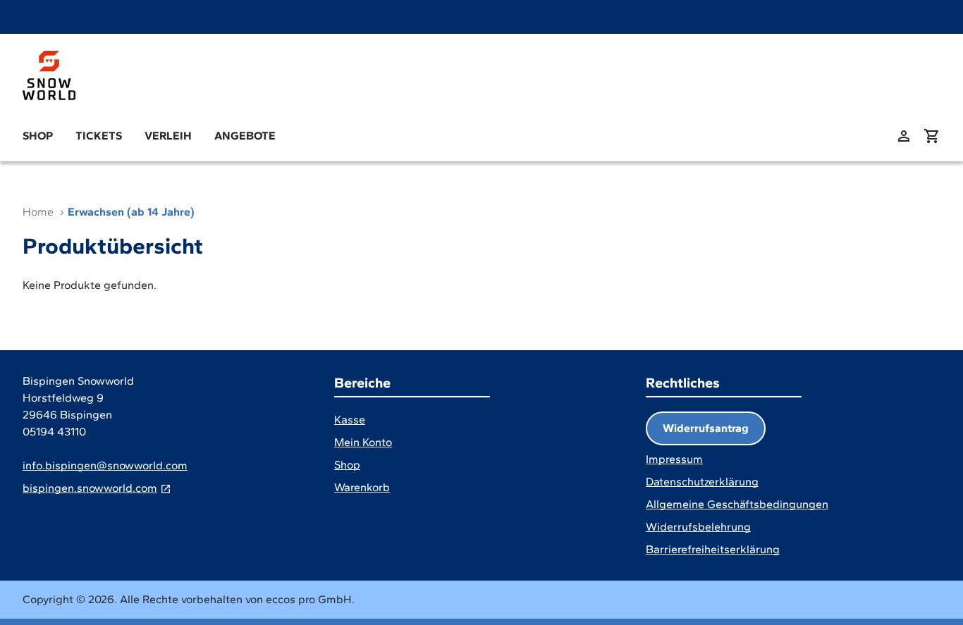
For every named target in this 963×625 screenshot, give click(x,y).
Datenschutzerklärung (702, 481)
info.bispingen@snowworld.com (105, 465)
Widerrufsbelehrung (698, 526)
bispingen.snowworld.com (90, 488)
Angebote (245, 135)
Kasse (349, 419)
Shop (38, 135)
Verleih (168, 135)
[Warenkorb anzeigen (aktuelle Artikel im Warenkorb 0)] (932, 136)
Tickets (98, 135)
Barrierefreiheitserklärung (713, 549)
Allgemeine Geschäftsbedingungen (737, 504)
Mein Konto (363, 442)
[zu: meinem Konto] (903, 136)
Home (38, 211)
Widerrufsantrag (706, 428)
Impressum (674, 459)
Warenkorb (362, 487)
